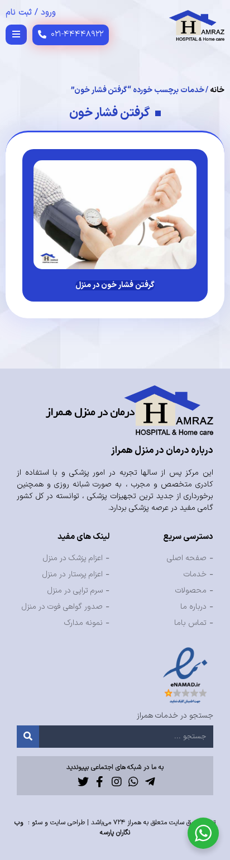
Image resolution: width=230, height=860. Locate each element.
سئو (37, 823)
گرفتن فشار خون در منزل (115, 285)
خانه (217, 90)
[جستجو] (28, 736)
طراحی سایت (67, 823)
